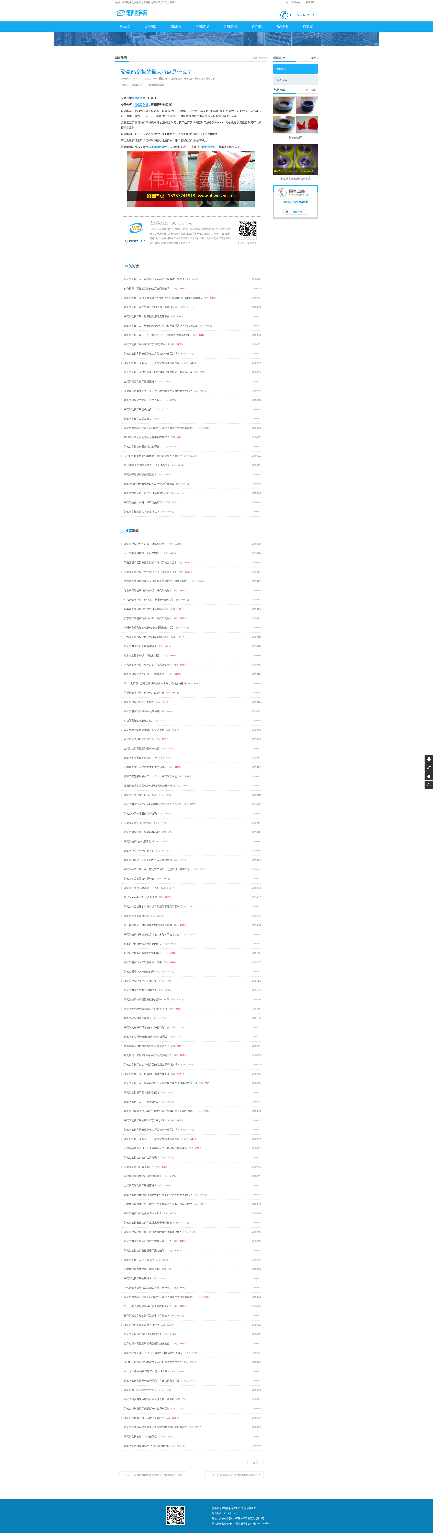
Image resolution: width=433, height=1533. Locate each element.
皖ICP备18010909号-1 (259, 1523)
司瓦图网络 (242, 1523)
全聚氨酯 (150, 26)
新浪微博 (178, 79)
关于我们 (257, 26)
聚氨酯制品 (295, 137)
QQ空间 (189, 79)
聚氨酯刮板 (202, 26)
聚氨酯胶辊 (230, 26)
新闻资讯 (282, 68)
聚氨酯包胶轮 (159, 146)
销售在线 (297, 212)
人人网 (212, 79)
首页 (255, 58)
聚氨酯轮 (175, 26)
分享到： (166, 79)
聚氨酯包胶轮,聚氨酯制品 (295, 178)
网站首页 (125, 26)
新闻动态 (308, 26)
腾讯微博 (201, 79)
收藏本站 (296, 2)
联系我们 (310, 2)
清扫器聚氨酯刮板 (156, 85)
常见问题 (282, 80)
